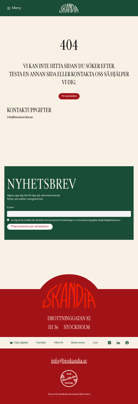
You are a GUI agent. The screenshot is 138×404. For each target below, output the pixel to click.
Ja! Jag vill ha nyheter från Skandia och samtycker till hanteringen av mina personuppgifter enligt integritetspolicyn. (65, 220)
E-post (10, 208)
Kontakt (41, 343)
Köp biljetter (21, 343)
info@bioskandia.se (20, 117)
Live (95, 343)
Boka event (78, 343)
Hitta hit (58, 343)
